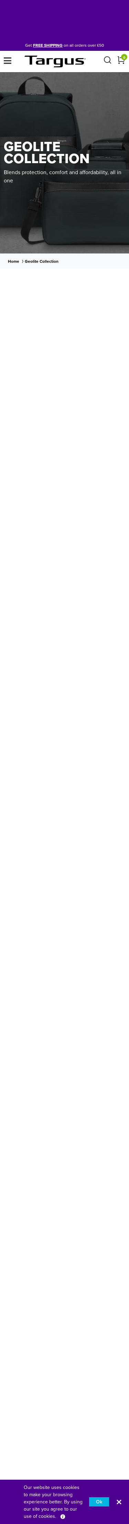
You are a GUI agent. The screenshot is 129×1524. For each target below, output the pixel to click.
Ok (99, 1502)
